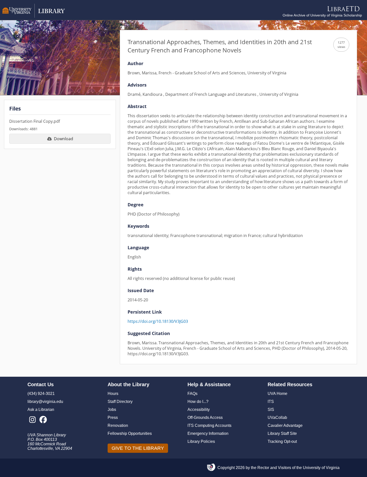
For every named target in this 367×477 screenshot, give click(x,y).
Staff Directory (120, 401)
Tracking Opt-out (282, 441)
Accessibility (198, 409)
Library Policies (201, 441)
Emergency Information (207, 433)
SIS (271, 409)
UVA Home (277, 393)
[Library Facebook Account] (43, 419)
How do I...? (197, 401)
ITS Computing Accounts (209, 425)
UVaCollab (277, 417)
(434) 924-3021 (41, 393)
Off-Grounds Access (205, 417)
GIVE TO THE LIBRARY (138, 448)
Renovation (118, 425)
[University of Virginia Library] (33, 16)
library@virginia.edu (45, 401)
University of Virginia (321, 468)
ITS (271, 401)
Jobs (112, 409)
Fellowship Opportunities (130, 433)
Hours (113, 393)
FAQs (192, 393)
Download (63, 138)
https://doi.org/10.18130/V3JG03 (158, 321)
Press (113, 417)
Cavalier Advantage (285, 425)
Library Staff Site (282, 433)
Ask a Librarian (40, 409)
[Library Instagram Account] (32, 419)
